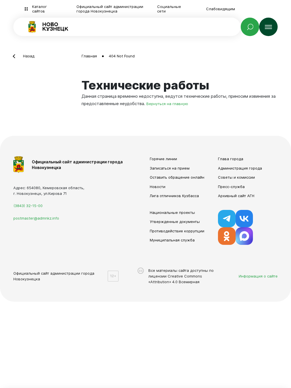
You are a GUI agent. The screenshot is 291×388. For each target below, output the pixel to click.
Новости (157, 186)
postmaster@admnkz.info (36, 218)
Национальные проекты (172, 212)
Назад (28, 56)
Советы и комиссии (236, 177)
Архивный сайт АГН (236, 195)
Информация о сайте (258, 276)
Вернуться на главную (167, 103)
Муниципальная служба (172, 240)
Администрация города (240, 168)
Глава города (230, 159)
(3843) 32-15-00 (28, 205)
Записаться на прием (170, 168)
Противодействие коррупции (177, 231)
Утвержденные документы (175, 221)
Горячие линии (163, 159)
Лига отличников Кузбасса (174, 195)
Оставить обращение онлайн (177, 177)
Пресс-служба (231, 186)
